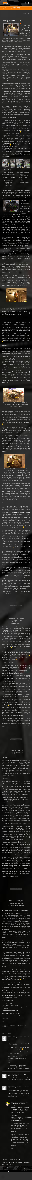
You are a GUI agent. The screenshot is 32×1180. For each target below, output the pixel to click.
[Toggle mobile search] (25, 3)
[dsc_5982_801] (23, 159)
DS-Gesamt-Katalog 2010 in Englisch (12, 1015)
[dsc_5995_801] (16, 289)
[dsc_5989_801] (13, 389)
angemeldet (11, 1162)
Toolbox (24, 1025)
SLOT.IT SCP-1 (25, 27)
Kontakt (16, 1168)
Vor (28, 13)
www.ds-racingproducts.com (22, 512)
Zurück (24, 13)
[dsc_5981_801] (8, 160)
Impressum (26, 1168)
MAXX (5, 1025)
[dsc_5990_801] (14, 455)
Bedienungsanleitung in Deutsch (11, 1013)
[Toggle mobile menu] (29, 3)
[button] (3, 1177)
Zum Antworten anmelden (17, 1075)
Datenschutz (6, 1168)
